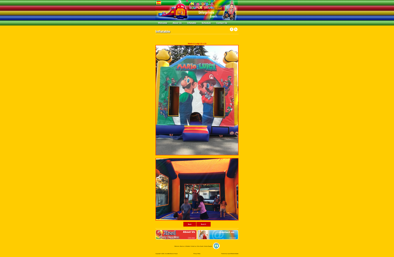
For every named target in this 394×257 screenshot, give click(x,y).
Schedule (206, 22)
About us (182, 246)
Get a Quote (200, 246)
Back (189, 224)
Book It (203, 224)
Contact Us (221, 22)
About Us (177, 22)
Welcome (162, 22)
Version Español (208, 246)
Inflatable (191, 22)
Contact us (193, 246)
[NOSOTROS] (176, 234)
